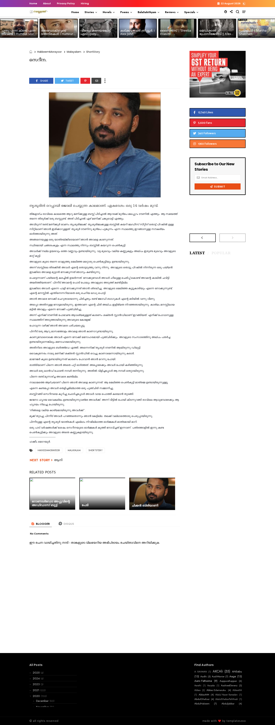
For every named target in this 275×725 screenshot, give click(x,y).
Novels (107, 12)
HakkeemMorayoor (49, 52)
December (43, 701)
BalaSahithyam (147, 12)
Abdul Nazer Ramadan (226, 694)
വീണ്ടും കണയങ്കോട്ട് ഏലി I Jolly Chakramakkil (96, 34)
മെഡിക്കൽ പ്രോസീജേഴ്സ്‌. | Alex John (215, 34)
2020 (37, 696)
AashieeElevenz (229, 685)
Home (33, 3)
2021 (36, 690)
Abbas (197, 690)
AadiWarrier (218, 676)
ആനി (58, 460)
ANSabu (237, 671)
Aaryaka (211, 685)
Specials (189, 12)
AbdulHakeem (202, 703)
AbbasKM (237, 690)
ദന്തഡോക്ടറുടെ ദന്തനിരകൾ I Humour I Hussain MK (58, 34)
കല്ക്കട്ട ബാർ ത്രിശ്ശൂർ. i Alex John (137, 32)
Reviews (170, 12)
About (47, 3)
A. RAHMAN (200, 671)
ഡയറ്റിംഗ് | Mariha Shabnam (252, 32)
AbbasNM (204, 694)
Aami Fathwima (203, 681)
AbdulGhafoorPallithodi (226, 699)
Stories (89, 12)
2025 (37, 673)
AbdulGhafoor (202, 699)
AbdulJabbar (227, 703)
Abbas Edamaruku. (217, 690)
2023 (37, 684)
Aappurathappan (228, 681)
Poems (124, 12)
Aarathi (197, 685)
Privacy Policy (66, 3)
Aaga (232, 676)
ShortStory (93, 52)
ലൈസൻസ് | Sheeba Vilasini (175, 32)
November (43, 707)
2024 (37, 678)
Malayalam (74, 52)
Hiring (85, 3)
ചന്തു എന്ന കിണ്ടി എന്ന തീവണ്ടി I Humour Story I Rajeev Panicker (18, 34)
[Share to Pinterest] (85, 81)
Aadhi (203, 676)
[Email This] (96, 81)
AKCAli (218, 671)
